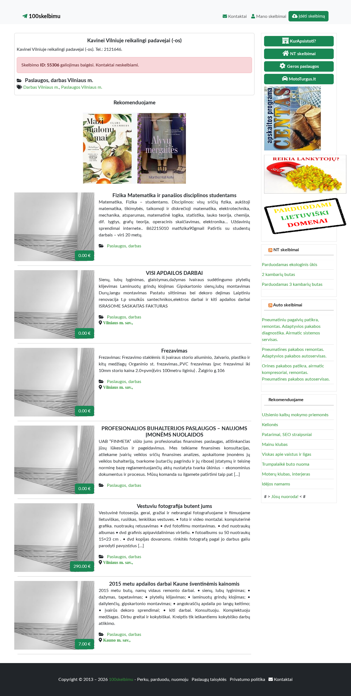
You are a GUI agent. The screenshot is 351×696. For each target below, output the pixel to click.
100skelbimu (43, 16)
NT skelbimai (286, 250)
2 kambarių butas (278, 274)
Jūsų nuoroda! (284, 496)
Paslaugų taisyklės (210, 679)
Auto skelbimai (287, 305)
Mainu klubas (275, 444)
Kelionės (270, 425)
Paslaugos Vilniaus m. (81, 87)
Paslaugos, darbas (124, 246)
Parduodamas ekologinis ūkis (289, 264)
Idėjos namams (276, 484)
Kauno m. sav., (117, 640)
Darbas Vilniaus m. (41, 87)
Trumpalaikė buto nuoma (285, 464)
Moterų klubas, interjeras (286, 474)
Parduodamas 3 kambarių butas (292, 284)
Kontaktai (237, 16)
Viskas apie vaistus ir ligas (286, 454)
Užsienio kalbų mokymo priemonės (295, 415)
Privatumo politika (248, 679)
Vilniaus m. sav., (118, 322)
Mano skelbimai (270, 16)
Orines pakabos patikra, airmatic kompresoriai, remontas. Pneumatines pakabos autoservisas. (296, 372)
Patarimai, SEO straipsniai (287, 434)
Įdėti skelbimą (311, 16)
